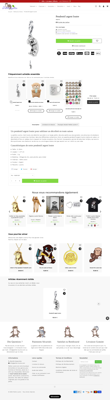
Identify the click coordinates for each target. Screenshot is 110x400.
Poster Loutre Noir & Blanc (55, 216)
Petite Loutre (17, 392)
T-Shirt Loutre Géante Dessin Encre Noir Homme (93, 217)
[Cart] (107, 6)
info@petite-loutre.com (17, 363)
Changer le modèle (37, 110)
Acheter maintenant (79, 46)
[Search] (100, 6)
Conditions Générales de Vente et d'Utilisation (66, 371)
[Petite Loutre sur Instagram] (55, 387)
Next (101, 211)
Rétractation (55, 396)
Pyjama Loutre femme (36, 216)
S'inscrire (98, 362)
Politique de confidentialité (86, 370)
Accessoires (51, 6)
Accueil (10, 11)
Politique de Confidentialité (64, 361)
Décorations (60, 6)
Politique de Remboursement (65, 364)
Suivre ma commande (39, 367)
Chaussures (42, 6)
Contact (34, 361)
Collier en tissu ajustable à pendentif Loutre (17, 216)
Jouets (68, 6)
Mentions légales (61, 367)
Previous (9, 211)
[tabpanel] (30, 64)
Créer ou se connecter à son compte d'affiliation (41, 374)
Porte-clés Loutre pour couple (74, 216)
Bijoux (75, 6)
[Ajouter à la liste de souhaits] (24, 197)
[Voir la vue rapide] (24, 200)
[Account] (103, 6)
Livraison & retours (38, 364)
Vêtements (32, 6)
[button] (11, 303)
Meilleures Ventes (18, 11)
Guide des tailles (37, 370)
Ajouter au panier (93, 102)
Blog (79, 6)
